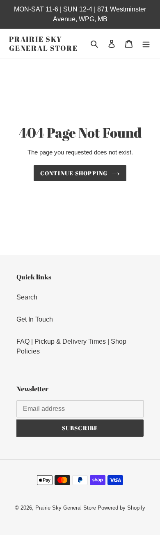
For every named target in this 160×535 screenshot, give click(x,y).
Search (26, 297)
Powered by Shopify (121, 508)
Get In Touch (34, 319)
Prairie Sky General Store (43, 43)
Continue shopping (73, 173)
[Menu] (146, 44)
